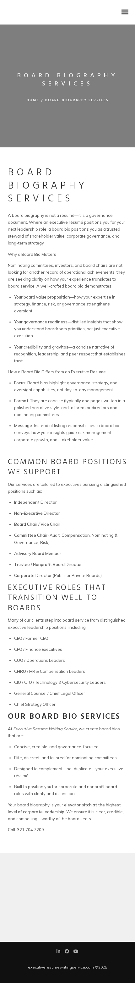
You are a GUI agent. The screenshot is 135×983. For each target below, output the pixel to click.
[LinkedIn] (58, 951)
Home (33, 100)
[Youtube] (76, 951)
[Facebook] (66, 951)
